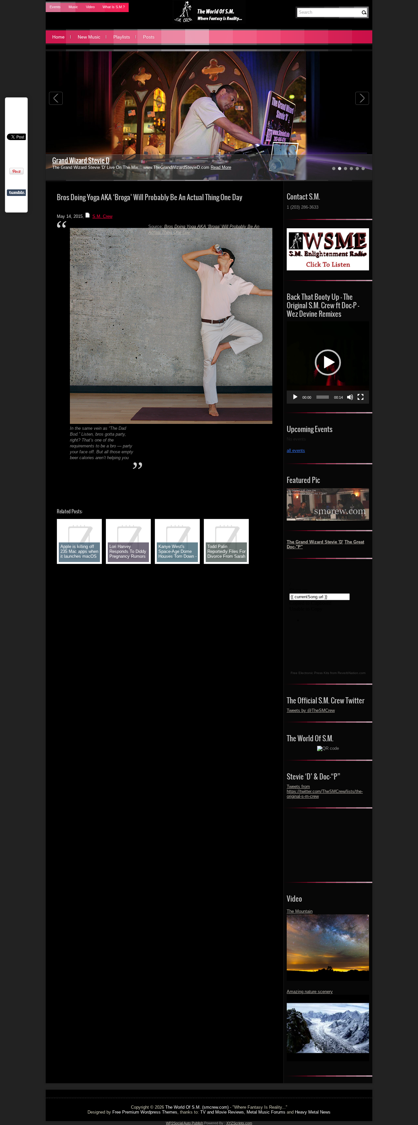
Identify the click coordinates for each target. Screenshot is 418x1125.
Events (55, 7)
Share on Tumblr (17, 192)
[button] (328, 362)
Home (58, 37)
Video (90, 7)
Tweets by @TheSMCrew (311, 710)
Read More (221, 167)
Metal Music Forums (266, 1112)
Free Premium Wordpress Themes (144, 1112)
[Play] (295, 397)
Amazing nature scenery (310, 991)
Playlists (121, 37)
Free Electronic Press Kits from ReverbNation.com (328, 673)
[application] (328, 362)
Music (73, 7)
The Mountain (300, 911)
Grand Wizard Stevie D (80, 160)
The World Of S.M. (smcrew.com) (197, 1107)
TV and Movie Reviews (222, 1112)
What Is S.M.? (114, 7)
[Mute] (350, 397)
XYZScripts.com (239, 1123)
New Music (89, 37)
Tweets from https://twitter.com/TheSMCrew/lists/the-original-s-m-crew (325, 791)
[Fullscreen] (360, 397)
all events (296, 450)
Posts (148, 37)
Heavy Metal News (312, 1112)
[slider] (322, 397)
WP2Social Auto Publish (184, 1123)
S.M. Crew (102, 216)
